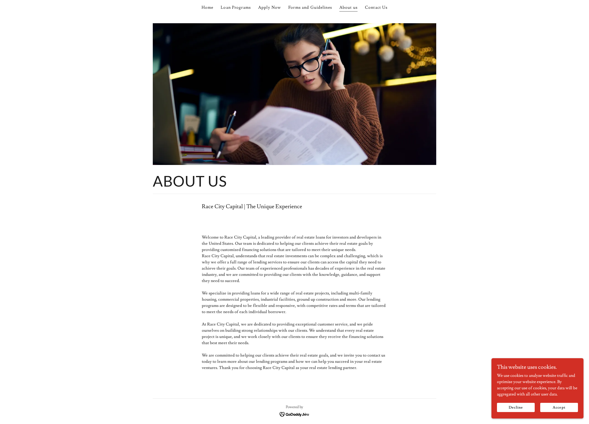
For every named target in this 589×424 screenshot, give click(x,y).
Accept (559, 407)
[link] (295, 413)
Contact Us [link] (376, 7)
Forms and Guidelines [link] (310, 7)
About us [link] (348, 7)
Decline (516, 407)
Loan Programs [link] (236, 7)
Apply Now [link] (269, 7)
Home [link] (208, 7)
